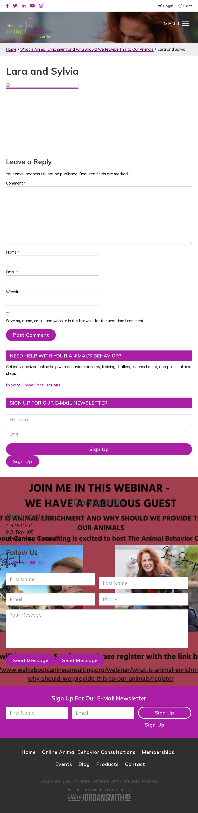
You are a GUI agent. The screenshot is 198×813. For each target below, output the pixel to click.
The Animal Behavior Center (29, 27)
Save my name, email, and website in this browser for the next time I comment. (75, 320)
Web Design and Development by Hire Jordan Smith (99, 795)
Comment (15, 183)
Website (13, 291)
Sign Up (99, 449)
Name (12, 252)
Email (12, 272)
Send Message (31, 660)
